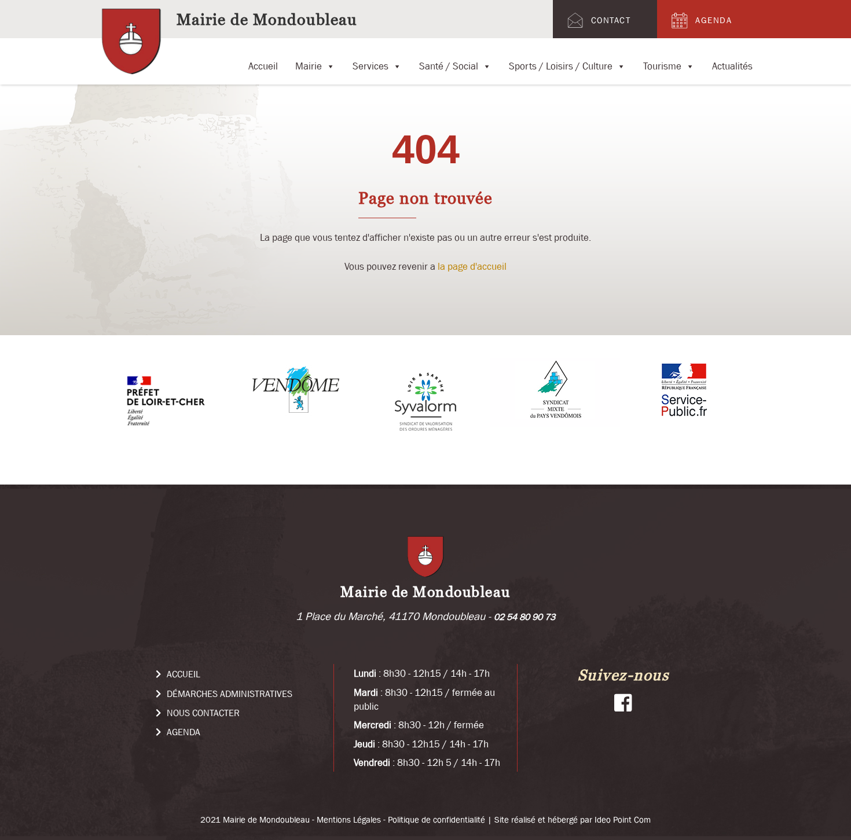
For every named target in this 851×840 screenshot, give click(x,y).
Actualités (732, 64)
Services (370, 64)
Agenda (713, 20)
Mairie (308, 64)
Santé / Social (448, 64)
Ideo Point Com (623, 819)
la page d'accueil (472, 266)
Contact (611, 20)
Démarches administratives (228, 693)
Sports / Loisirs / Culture (560, 64)
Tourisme (662, 64)
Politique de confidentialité (436, 819)
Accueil (263, 64)
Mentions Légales (349, 819)
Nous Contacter (202, 712)
